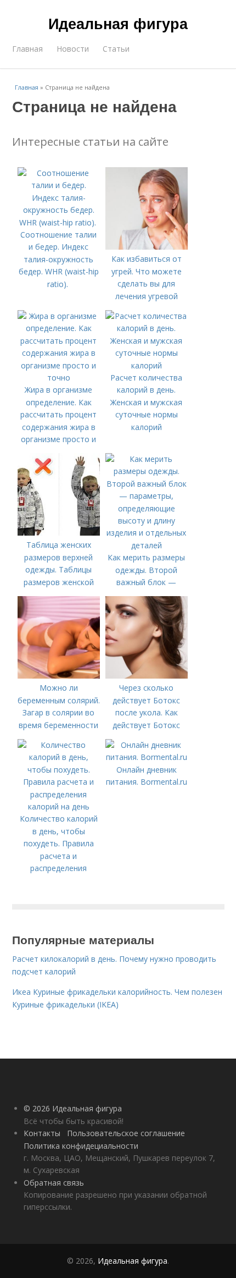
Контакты (42, 1133)
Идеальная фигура (118, 23)
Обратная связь (54, 1182)
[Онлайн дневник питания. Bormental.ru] (146, 757)
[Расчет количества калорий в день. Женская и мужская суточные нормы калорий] (146, 365)
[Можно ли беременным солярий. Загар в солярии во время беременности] (59, 675)
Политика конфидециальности (81, 1146)
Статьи (116, 48)
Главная (27, 48)
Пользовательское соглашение (126, 1133)
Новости (73, 48)
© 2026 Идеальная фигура (73, 1108)
